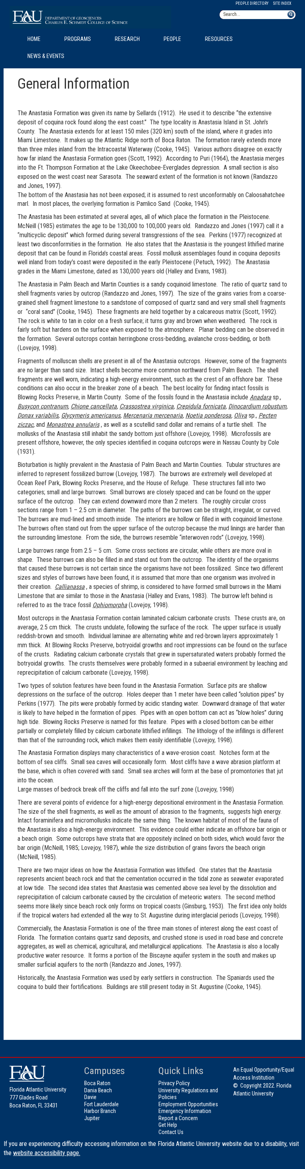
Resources (219, 39)
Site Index (282, 3)
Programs (77, 39)
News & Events (45, 56)
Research (127, 39)
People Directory (252, 3)
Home (34, 39)
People (172, 39)
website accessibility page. (46, 1153)
